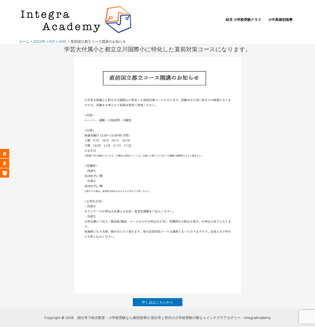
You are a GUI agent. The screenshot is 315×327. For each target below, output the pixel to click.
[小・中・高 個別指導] (8, 173)
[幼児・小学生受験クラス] (8, 163)
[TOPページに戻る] (8, 153)
